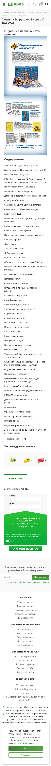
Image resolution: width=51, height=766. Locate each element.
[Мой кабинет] (34, 4)
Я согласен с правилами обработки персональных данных (26, 541)
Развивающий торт (13, 336)
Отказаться (25, 755)
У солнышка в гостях (14, 248)
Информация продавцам (25, 651)
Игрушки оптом (11, 420)
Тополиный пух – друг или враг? (19, 309)
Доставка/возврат (25, 645)
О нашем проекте (25, 602)
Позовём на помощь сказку (17, 345)
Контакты (25, 693)
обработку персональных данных (33, 582)
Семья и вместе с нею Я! (16, 283)
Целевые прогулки (13, 278)
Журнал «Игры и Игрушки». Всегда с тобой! (25, 170)
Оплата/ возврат (25, 641)
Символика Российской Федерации (21, 209)
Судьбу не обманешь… (15, 200)
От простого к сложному (16, 374)
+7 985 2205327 (27, 685)
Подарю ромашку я (13, 340)
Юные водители (12, 331)
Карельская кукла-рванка (16, 304)
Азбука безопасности (14, 318)
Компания (25, 597)
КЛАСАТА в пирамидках (15, 395)
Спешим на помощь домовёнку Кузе (21, 226)
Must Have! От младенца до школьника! (23, 390)
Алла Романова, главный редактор (21, 165)
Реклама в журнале (25, 664)
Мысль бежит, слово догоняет (19, 274)
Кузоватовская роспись (15, 295)
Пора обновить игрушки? (16, 174)
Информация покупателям (25, 624)
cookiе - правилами (26, 743)
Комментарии (15, 478)
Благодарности (25, 617)
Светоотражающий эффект (17, 230)
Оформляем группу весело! (17, 411)
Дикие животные (12, 244)
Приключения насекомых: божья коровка (24, 235)
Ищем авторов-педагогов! (17, 425)
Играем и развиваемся (15, 257)
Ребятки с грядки (12, 239)
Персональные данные (25, 610)
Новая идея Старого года (16, 322)
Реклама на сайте (25, 668)
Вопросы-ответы (25, 629)
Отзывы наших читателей (16, 349)
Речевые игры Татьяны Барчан (19, 386)
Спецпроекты (25, 660)
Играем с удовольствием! (16, 327)
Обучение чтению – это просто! (19, 369)
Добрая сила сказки (13, 253)
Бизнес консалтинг (25, 672)
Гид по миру (10, 407)
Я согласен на (27, 582)
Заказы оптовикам (26, 633)
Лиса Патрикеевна (13, 300)
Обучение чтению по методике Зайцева (23, 262)
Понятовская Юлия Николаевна (19, 186)
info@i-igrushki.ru (28, 689)
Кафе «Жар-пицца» (13, 213)
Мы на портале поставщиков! (18, 416)
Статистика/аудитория (25, 614)
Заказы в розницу (25, 637)
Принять (26, 748)
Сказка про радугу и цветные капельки (23, 204)
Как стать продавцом (25, 656)
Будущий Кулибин (12, 313)
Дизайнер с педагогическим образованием (25, 195)
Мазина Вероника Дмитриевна (19, 191)
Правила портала (25, 606)
